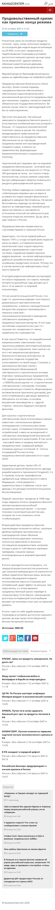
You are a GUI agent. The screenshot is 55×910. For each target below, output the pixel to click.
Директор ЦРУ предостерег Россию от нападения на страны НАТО (23, 881)
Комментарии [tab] (40, 651)
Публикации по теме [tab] (15, 651)
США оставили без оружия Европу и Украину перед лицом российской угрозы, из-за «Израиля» (27, 811)
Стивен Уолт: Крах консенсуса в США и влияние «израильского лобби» (24, 839)
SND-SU (19, 628)
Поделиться (14, 34)
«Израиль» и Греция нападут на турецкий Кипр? (26, 796)
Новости (8, 787)
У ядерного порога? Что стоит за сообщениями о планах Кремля (21, 826)
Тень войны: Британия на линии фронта (25, 851)
